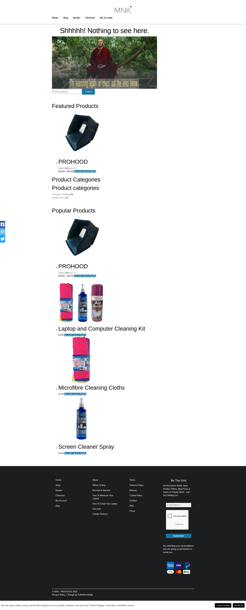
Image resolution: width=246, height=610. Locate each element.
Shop (65, 17)
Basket (76, 17)
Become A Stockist (101, 490)
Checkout (90, 17)
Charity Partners (100, 514)
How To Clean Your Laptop (105, 503)
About (95, 480)
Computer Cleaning (61, 194)
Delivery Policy (137, 485)
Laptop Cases (58, 197)
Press (132, 511)
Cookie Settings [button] (223, 605)
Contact (133, 500)
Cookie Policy (136, 495)
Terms (132, 480)
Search (88, 91)
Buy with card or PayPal (85, 171)
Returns (133, 490)
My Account (106, 17)
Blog (58, 506)
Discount (97, 509)
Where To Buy (99, 485)
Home (55, 17)
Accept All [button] (238, 605)
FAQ (132, 506)
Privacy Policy (58, 594)
